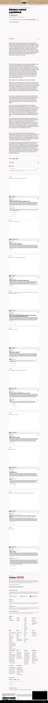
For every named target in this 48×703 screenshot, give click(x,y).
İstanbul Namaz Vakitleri (11, 653)
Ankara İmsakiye (26, 654)
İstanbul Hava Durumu (12, 667)
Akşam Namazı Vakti (12, 660)
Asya (25, 624)
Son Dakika (11, 620)
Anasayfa (10, 7)
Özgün (18, 650)
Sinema (18, 637)
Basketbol (25, 632)
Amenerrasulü (34, 654)
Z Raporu (12, 689)
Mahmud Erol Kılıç (19, 7)
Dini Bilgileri (34, 650)
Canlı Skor (18, 673)
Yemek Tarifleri (19, 653)
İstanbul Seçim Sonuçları (11, 639)
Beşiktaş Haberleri (19, 668)
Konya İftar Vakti (26, 659)
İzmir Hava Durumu (12, 669)
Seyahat (18, 638)
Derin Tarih (19, 689)
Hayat (18, 630)
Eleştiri (17, 158)
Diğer (25, 640)
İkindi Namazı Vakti (12, 659)
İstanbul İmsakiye (26, 653)
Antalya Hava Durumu (12, 672)
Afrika (25, 626)
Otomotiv (33, 624)
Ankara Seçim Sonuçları (11, 641)
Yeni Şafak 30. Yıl (19, 632)
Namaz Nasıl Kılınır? (35, 659)
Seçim (10, 630)
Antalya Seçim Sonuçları (11, 647)
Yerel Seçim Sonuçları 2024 (12, 634)
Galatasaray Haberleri (20, 669)
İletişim (15, 679)
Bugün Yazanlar (34, 632)
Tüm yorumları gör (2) (14, 214)
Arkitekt (25, 689)
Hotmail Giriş (19, 654)
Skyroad (22, 689)
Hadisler (33, 661)
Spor (25, 630)
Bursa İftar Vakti (26, 660)
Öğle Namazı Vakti (11, 658)
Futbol (25, 633)
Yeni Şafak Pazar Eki (20, 640)
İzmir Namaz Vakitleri (12, 655)
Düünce (14, 158)
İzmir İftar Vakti (26, 661)
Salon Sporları (26, 639)
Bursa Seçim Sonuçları (12, 645)
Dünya (25, 620)
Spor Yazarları (34, 634)
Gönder (37, 168)
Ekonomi (33, 620)
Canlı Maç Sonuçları (19, 674)
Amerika (25, 625)
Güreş (25, 638)
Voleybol (25, 634)
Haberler (18, 620)
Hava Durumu (11, 665)
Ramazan (26, 650)
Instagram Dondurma (20, 658)
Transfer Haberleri (19, 667)
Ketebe (15, 689)
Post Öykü (29, 689)
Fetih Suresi (34, 658)
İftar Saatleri (26, 662)
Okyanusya (26, 629)
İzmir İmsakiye (26, 655)
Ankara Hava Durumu (12, 668)
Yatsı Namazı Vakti (11, 661)
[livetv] (36, 1)
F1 (24, 637)
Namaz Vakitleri (12, 650)
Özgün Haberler (19, 652)
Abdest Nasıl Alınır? (35, 660)
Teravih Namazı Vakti (12, 662)
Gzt (9, 689)
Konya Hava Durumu (12, 673)
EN (18, 577)
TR (17, 577)
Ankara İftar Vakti (26, 658)
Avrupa (25, 623)
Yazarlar (14, 7)
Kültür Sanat (18, 634)
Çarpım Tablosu (19, 655)
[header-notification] (38, 1)
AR (19, 577)
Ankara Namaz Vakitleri (12, 654)
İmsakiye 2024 (26, 652)
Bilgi (25, 641)
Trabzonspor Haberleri (20, 672)
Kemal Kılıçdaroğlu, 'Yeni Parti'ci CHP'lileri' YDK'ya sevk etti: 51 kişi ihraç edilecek (27, 4)
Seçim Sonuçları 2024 (12, 632)
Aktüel (18, 633)
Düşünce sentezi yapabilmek (27, 7)
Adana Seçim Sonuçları (12, 644)
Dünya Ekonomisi (34, 623)
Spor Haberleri (19, 665)
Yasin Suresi (34, 653)
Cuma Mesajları (34, 652)
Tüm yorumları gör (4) (14, 568)
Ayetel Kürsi (33, 655)
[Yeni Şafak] (24, 1)
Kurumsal (10, 679)
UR (23, 577)
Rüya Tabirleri (34, 662)
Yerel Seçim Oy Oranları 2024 (11, 637)
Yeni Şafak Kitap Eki (20, 639)
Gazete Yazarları (34, 633)
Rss (18, 679)
